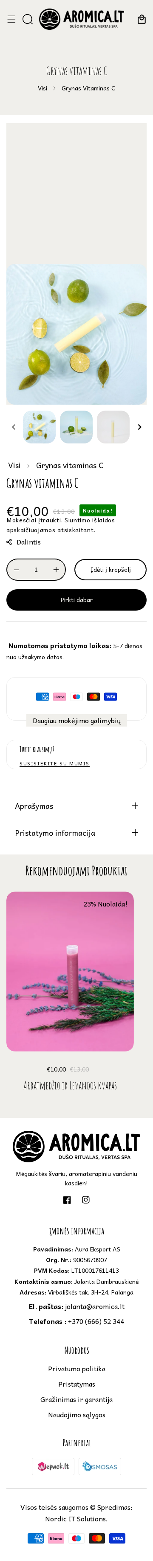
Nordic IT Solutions (75, 1518)
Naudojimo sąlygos (76, 1414)
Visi (42, 88)
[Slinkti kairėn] (13, 427)
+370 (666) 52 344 (76, 1320)
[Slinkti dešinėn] (139, 427)
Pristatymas (76, 1383)
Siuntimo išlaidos (90, 519)
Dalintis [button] (29, 541)
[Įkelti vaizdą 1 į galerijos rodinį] (39, 427)
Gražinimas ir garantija (76, 1399)
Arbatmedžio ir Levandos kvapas (70, 1085)
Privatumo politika (76, 1368)
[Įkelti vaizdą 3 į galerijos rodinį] (113, 427)
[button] (11, 19)
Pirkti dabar (77, 599)
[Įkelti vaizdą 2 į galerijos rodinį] (76, 427)
